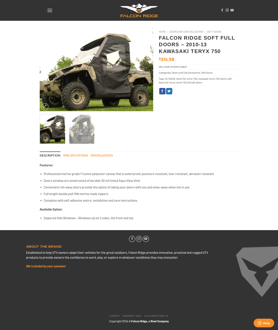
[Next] (146, 70)
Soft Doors (214, 31)
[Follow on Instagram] (227, 10)
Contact (114, 316)
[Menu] (50, 10)
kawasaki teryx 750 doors (212, 78)
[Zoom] (44, 106)
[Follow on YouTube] (232, 10)
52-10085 (170, 78)
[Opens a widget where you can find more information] (263, 323)
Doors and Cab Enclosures (186, 31)
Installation (102, 155)
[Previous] (46, 70)
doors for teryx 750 (186, 78)
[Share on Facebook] (162, 91)
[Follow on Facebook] (222, 10)
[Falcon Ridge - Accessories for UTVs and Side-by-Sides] (139, 10)
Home (162, 31)
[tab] (50, 155)
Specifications (75, 155)
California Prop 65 (156, 316)
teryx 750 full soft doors (189, 82)
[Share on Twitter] (169, 91)
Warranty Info (132, 316)
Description (50, 155)
